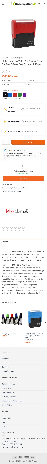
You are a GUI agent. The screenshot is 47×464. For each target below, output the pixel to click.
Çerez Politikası (8, 392)
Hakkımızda (6, 418)
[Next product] (3, 71)
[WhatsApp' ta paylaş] (3, 229)
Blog (3, 422)
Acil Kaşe (10, 191)
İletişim (5, 426)
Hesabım (5, 358)
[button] (3, 3)
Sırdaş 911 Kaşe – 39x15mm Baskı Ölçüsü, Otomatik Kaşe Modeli (34, 336)
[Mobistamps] (17, 211)
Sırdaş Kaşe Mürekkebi (9, 334)
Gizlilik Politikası (8, 384)
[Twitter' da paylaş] (11, 229)
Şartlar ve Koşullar (9, 397)
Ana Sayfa (5, 58)
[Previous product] (8, 71)
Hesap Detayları (8, 371)
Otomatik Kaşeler (16, 58)
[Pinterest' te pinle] (19, 229)
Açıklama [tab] (6, 242)
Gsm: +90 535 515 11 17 (12, 444)
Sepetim (5, 363)
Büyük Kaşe (13, 188)
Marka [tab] (4, 246)
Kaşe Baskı (17, 191)
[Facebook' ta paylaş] (7, 229)
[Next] (45, 326)
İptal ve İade (6, 388)
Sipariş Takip (7, 405)
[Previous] (1, 326)
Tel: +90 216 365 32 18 (11, 441)
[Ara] (39, 4)
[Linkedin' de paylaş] (23, 229)
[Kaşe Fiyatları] (23, 3)
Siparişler (5, 367)
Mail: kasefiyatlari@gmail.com (13, 447)
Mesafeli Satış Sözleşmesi (12, 401)
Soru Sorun (23, 178)
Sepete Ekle (28, 142)
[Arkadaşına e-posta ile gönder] (15, 229)
